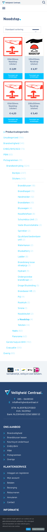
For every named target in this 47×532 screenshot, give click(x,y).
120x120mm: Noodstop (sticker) (34, 61)
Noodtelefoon (25, 214)
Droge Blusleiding (27, 285)
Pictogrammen (10, 160)
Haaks (15, 331)
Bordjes (16, 173)
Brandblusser (24, 185)
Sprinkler (22, 231)
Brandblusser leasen (17, 437)
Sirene (21, 308)
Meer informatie (38, 529)
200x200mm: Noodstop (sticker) (34, 106)
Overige (11, 459)
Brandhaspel (24, 191)
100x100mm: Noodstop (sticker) (12, 61)
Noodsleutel (24, 314)
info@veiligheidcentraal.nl (25, 402)
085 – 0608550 (25, 399)
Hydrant (22, 271)
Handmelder (24, 197)
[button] (3, 8)
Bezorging (12, 487)
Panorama (17, 336)
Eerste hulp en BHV (16, 342)
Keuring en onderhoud (18, 442)
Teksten (22, 325)
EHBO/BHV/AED (11, 149)
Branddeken (24, 202)
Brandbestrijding (14, 166)
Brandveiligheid (11, 143)
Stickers (16, 178)
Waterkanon (24, 245)
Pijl (19, 297)
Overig (6, 353)
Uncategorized (10, 137)
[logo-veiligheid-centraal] (11, 2)
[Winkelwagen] (41, 8)
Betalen (10, 483)
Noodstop (24, 319)
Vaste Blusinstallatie (28, 225)
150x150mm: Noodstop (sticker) (12, 106)
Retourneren (13, 492)
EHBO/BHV (12, 446)
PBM (5, 154)
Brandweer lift (25, 291)
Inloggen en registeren (18, 473)
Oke (28, 529)
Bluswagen (23, 208)
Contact (11, 502)
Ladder (21, 256)
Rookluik (22, 302)
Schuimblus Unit (26, 219)
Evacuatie (11, 347)
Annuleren (12, 497)
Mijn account (13, 478)
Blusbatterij (24, 251)
